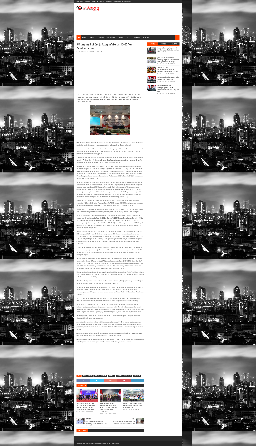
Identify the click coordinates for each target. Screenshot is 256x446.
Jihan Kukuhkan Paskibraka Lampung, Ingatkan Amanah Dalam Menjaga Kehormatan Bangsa (168, 59)
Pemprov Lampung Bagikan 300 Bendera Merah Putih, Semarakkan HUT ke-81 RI (168, 50)
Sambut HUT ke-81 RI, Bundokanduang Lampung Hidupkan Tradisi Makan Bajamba (167, 69)
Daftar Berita (87, 1)
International (111, 37)
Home (77, 1)
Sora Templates (112, 443)
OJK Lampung (127, 375)
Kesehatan (146, 37)
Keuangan (111, 375)
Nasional (101, 37)
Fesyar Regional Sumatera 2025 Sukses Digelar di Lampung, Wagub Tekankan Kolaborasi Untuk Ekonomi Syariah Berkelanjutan (109, 407)
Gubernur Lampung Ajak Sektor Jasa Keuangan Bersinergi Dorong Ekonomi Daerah (133, 405)
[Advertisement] (143, 19)
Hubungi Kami (95, 1)
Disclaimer (102, 1)
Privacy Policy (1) (117, 1)
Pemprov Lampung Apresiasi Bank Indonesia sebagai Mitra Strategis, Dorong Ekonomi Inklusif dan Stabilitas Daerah (85, 406)
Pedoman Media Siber (126, 1)
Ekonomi (120, 37)
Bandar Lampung (87, 375)
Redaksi (81, 1)
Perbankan (137, 375)
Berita (84, 37)
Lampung (91, 37)
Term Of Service (109, 1)
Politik (128, 37)
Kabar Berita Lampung (93, 443)
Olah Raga (137, 37)
